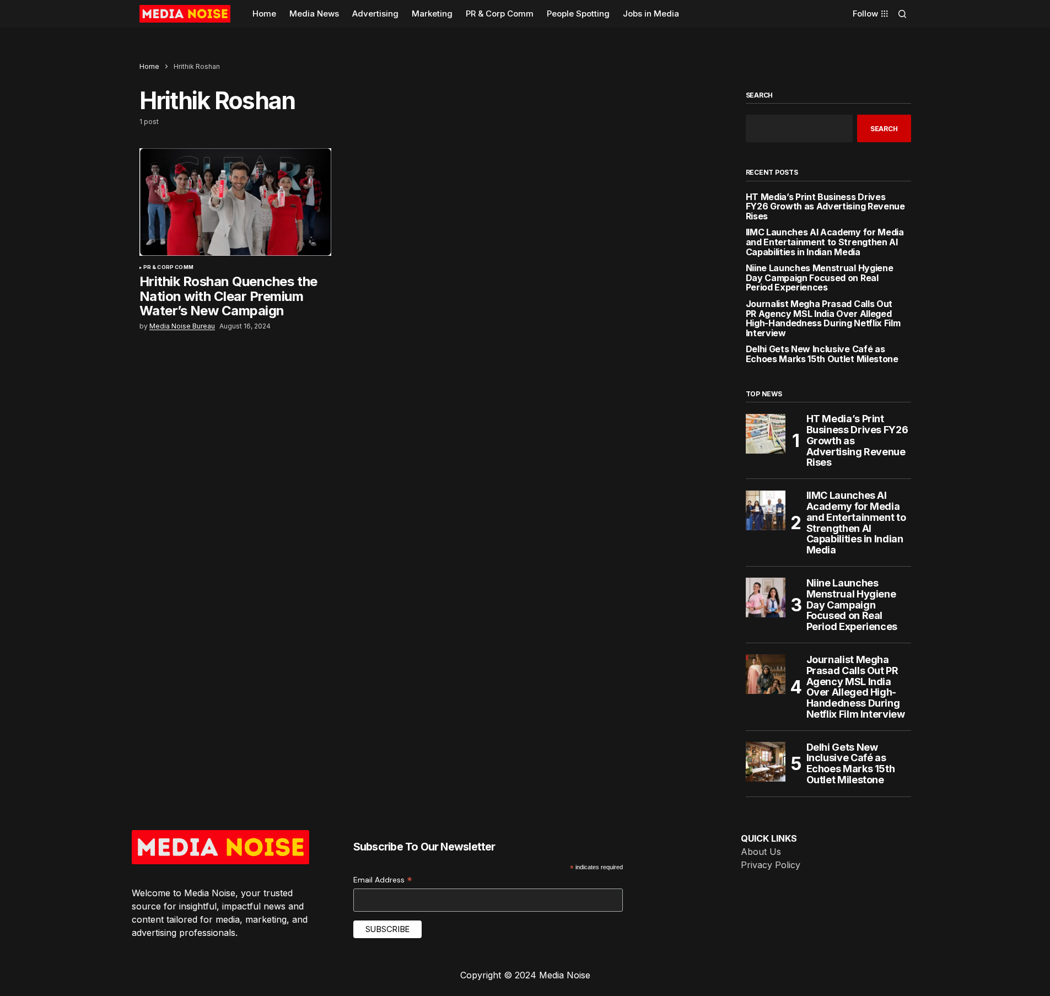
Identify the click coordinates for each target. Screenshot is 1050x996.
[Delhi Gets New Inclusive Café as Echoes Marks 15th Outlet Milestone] (765, 762)
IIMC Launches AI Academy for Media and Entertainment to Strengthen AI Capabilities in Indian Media (825, 242)
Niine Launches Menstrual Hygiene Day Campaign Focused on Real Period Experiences (819, 278)
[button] (902, 14)
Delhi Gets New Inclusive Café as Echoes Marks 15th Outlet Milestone (822, 354)
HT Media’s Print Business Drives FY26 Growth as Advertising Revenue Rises (825, 207)
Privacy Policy (770, 864)
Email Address (382, 880)
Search (759, 95)
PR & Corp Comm (168, 267)
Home (149, 66)
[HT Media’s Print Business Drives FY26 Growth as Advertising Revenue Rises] (765, 434)
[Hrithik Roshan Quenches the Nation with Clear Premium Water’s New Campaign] (235, 202)
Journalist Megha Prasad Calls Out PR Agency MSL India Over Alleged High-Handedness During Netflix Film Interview (823, 318)
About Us (761, 851)
